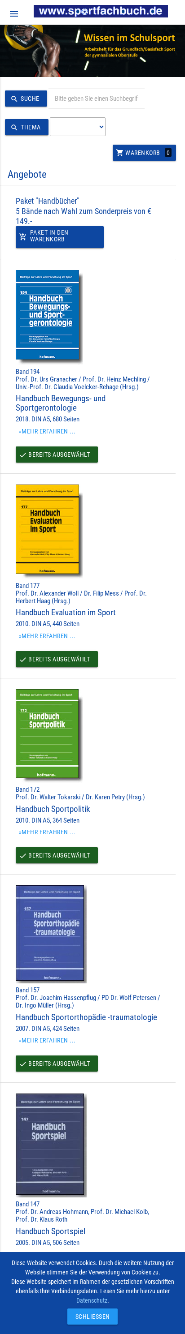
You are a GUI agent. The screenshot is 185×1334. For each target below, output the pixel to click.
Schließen (90, 1316)
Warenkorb (143, 153)
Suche (25, 99)
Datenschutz (91, 1300)
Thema (25, 128)
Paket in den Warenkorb (44, 236)
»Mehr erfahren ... (47, 431)
